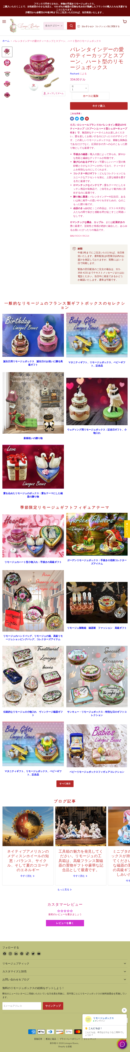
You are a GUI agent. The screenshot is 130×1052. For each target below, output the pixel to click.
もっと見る (63, 889)
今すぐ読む (26, 875)
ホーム (6, 41)
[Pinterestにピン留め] (87, 119)
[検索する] (71, 25)
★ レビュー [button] (127, 529)
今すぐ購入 (98, 106)
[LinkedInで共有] (82, 119)
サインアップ (53, 1006)
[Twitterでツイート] (77, 119)
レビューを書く (65, 923)
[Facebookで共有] (72, 119)
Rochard (74, 73)
